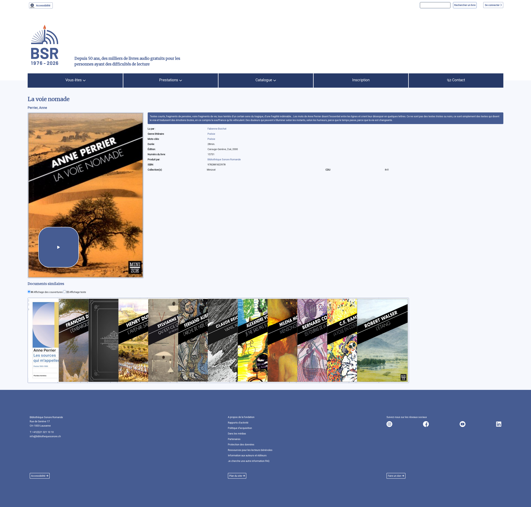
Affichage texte (77, 292)
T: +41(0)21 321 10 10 (42, 432)
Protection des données (241, 444)
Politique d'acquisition (240, 428)
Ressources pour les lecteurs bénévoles (250, 450)
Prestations (169, 80)
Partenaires (234, 439)
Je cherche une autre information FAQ (248, 461)
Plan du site (235, 475)
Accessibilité (43, 5)
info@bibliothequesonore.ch (45, 436)
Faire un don (394, 475)
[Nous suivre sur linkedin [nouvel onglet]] (498, 424)
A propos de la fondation (241, 417)
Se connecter (492, 5)
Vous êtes (74, 80)
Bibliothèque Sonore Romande (224, 159)
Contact (458, 80)
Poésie (211, 133)
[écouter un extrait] (58, 247)
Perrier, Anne (37, 108)
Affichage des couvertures (48, 292)
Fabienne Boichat (217, 128)
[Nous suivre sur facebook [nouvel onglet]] (426, 424)
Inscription (361, 80)
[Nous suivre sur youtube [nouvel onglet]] (462, 424)
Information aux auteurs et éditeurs (247, 455)
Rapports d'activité (238, 422)
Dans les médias (237, 433)
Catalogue (264, 80)
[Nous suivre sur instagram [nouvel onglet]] (389, 424)
